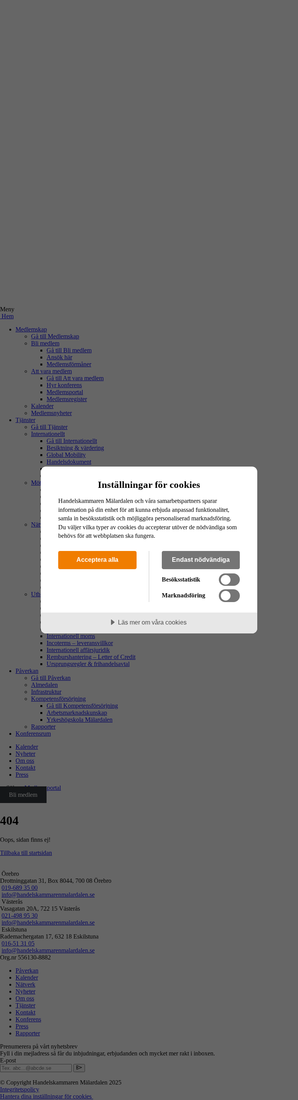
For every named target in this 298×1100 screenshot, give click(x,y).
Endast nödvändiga (201, 559)
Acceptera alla (97, 559)
